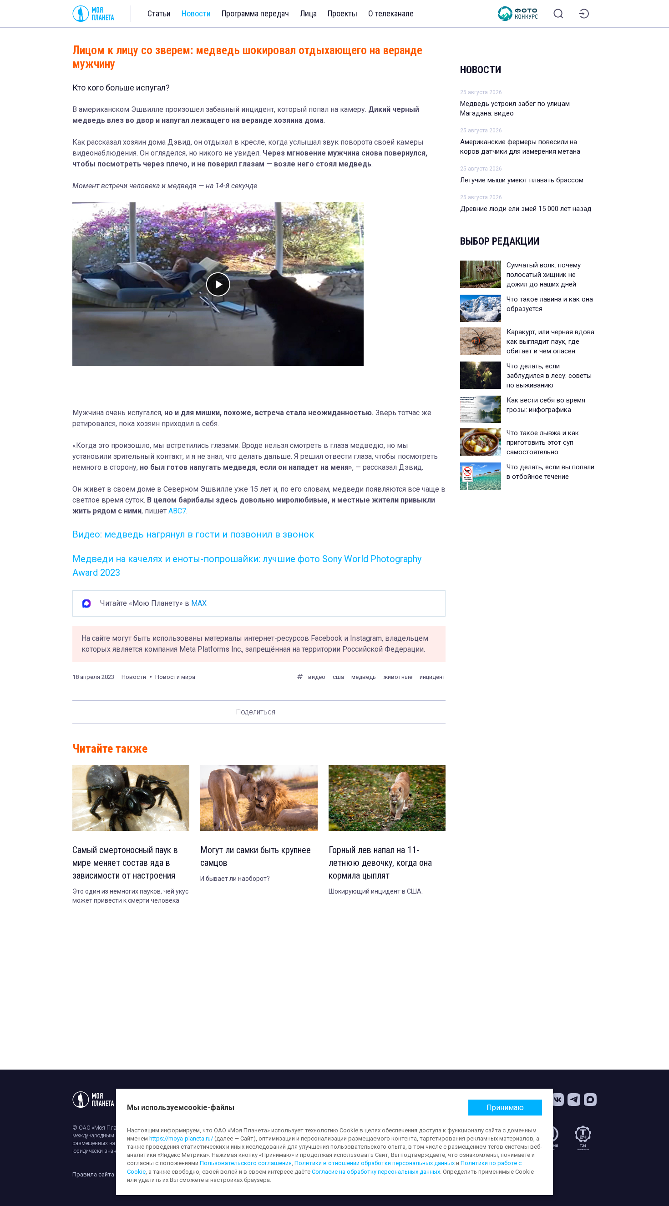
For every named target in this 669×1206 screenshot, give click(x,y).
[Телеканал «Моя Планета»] (93, 13)
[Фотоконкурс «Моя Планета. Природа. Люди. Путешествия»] (518, 13)
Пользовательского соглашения (246, 1163)
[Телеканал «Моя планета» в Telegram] (574, 1099)
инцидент (433, 677)
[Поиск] (558, 13)
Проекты (342, 13)
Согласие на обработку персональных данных (376, 1171)
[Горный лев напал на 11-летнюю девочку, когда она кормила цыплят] (387, 798)
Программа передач (255, 13)
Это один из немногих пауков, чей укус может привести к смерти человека (130, 896)
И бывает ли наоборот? (235, 878)
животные (397, 677)
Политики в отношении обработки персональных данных (374, 1163)
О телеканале (391, 13)
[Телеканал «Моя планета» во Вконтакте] (557, 1099)
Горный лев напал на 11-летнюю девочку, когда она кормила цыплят (380, 862)
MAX (199, 603)
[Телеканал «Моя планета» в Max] (590, 1099)
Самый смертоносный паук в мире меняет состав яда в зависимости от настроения (125, 862)
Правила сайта (93, 1174)
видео (316, 677)
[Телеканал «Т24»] (583, 1137)
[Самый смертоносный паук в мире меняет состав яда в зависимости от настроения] (130, 798)
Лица (308, 13)
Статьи (159, 13)
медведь (363, 677)
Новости (196, 13)
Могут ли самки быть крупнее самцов (255, 856)
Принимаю (505, 1107)
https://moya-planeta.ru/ (181, 1138)
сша (338, 677)
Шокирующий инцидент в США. (376, 891)
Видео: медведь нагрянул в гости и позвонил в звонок (193, 534)
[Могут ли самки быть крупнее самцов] (258, 798)
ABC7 (177, 511)
